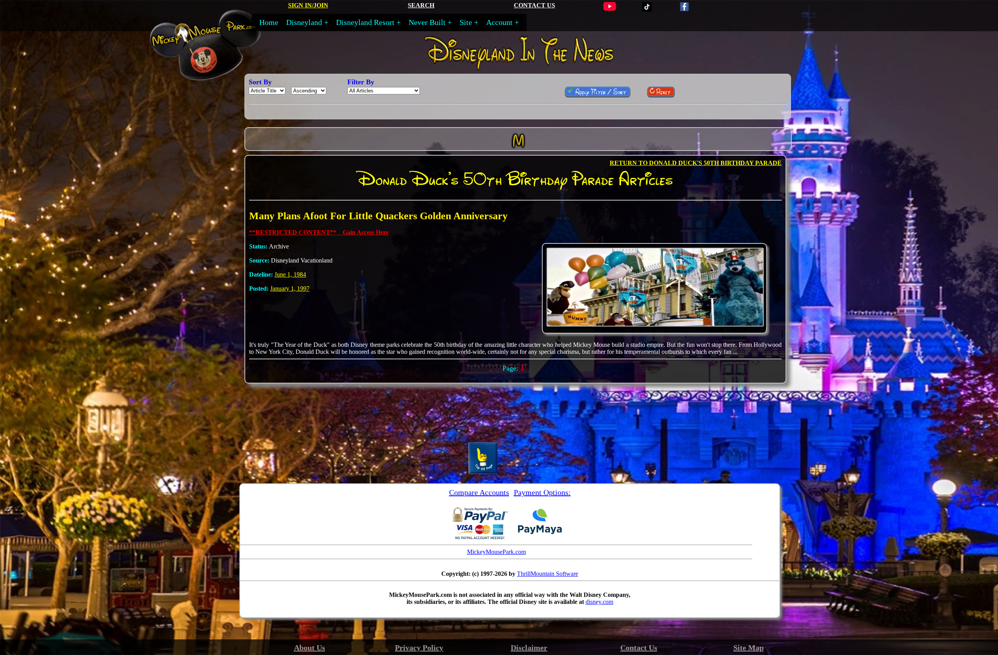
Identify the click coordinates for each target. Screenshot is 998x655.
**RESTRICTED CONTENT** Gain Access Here (319, 232)
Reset (663, 91)
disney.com (599, 601)
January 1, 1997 (290, 288)
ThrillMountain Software (547, 573)
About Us (309, 647)
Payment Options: (542, 492)
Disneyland (304, 22)
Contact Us (638, 647)
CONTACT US (534, 5)
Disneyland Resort (365, 22)
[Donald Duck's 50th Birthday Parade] (655, 324)
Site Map (748, 647)
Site (466, 22)
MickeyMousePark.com (496, 551)
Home (268, 22)
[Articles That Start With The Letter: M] (518, 151)
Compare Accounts (479, 492)
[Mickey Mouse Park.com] (215, 75)
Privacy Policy (419, 647)
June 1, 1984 (290, 274)
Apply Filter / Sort (600, 91)
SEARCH (421, 5)
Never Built (427, 22)
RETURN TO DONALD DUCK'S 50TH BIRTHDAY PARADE (696, 163)
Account (499, 22)
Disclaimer (529, 647)
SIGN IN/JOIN (308, 5)
